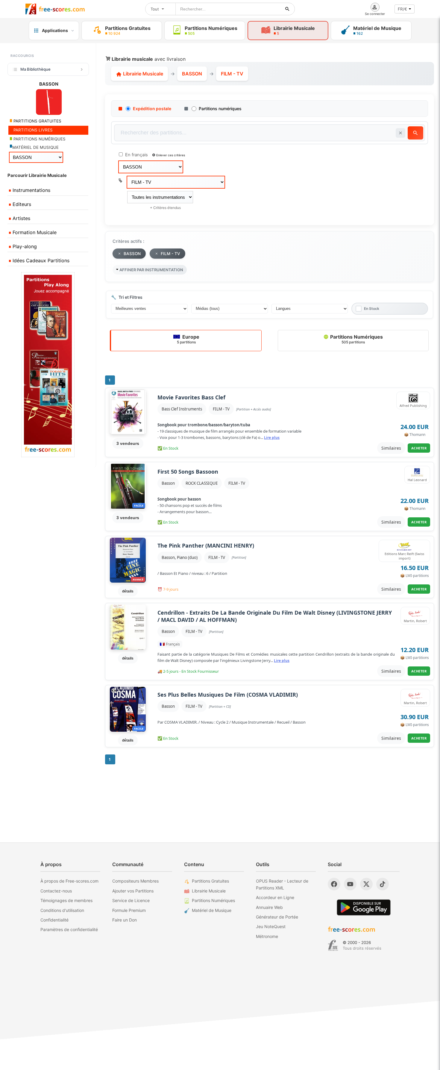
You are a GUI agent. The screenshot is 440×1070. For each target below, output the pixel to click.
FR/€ (402, 9)
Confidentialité (54, 919)
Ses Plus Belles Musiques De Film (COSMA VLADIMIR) (227, 694)
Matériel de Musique (211, 910)
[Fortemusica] (333, 945)
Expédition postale (152, 108)
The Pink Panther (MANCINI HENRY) (205, 545)
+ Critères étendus (165, 207)
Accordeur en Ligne (275, 897)
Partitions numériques (220, 108)
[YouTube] (350, 884)
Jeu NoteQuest (271, 926)
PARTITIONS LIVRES (32, 130)
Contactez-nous (56, 890)
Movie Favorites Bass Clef (191, 397)
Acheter (419, 448)
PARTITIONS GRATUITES (36, 121)
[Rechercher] (287, 9)
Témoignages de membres (66, 900)
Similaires (391, 448)
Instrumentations (30, 190)
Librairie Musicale (142, 74)
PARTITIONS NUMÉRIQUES (39, 139)
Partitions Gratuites (210, 880)
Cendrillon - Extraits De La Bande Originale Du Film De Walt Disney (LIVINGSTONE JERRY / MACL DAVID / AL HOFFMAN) (274, 616)
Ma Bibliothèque (35, 69)
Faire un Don (124, 919)
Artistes (20, 218)
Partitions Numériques (356, 339)
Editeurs (21, 204)
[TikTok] (382, 884)
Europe (188, 339)
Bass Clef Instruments (182, 409)
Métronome (267, 936)
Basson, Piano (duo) (180, 557)
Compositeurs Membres (135, 880)
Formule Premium (129, 910)
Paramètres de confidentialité (69, 929)
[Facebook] (334, 884)
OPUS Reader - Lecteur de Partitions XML (282, 884)
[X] (366, 884)
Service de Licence (131, 900)
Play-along (24, 246)
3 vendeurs (127, 443)
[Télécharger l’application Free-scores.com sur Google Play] (364, 907)
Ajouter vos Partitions (133, 890)
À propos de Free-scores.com (69, 880)
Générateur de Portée (277, 916)
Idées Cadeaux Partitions (40, 260)
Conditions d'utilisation (62, 910)
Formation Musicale (34, 232)
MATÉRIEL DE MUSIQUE (35, 147)
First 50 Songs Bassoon (187, 471)
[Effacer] (400, 133)
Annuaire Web (269, 907)
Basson (168, 483)
